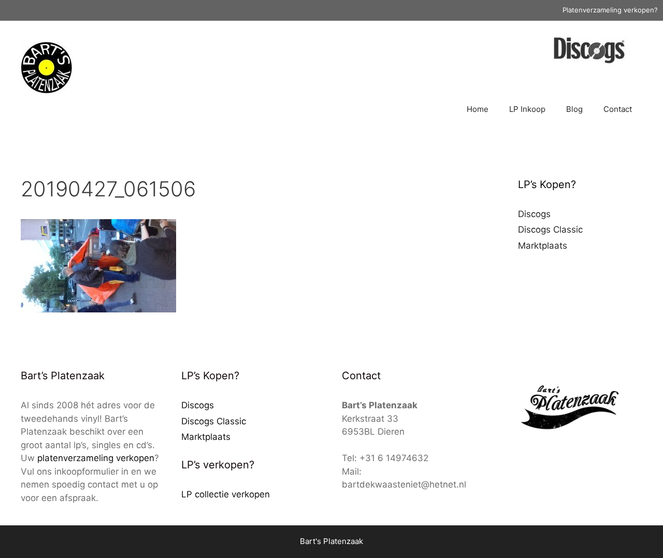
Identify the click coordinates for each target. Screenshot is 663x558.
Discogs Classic (550, 229)
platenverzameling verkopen (95, 458)
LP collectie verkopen (225, 494)
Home (477, 109)
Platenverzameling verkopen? (610, 10)
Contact (617, 109)
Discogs (534, 214)
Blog (574, 109)
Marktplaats (542, 245)
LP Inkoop (527, 109)
